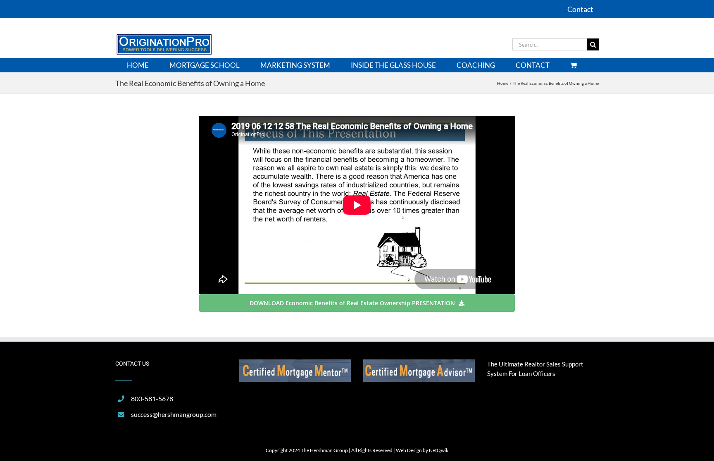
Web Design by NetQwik (422, 450)
